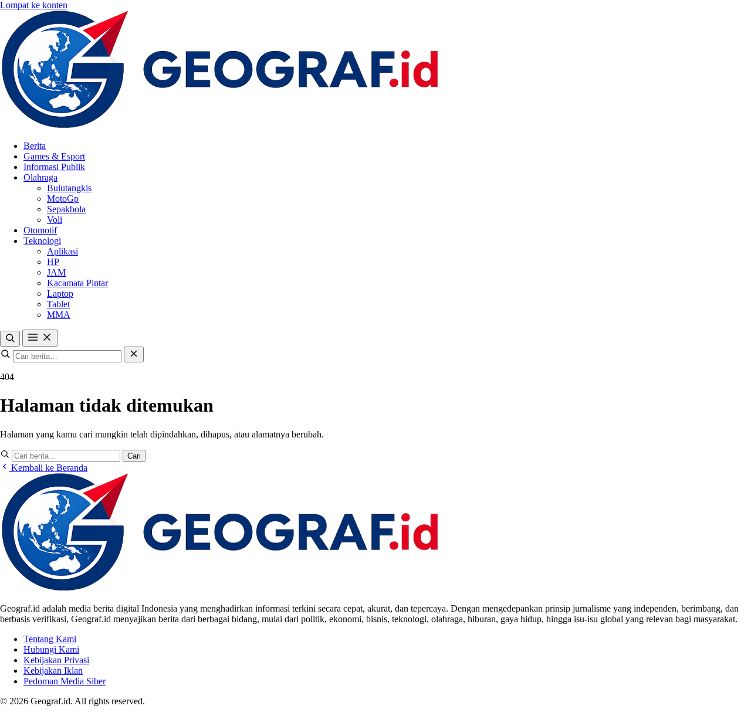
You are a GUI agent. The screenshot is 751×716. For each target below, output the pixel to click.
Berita (34, 146)
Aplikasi (62, 251)
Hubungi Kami (51, 649)
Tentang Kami (49, 639)
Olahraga (40, 177)
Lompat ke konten (33, 5)
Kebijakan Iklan (53, 671)
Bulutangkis (69, 188)
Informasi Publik (54, 167)
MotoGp (63, 198)
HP (53, 262)
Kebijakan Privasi (56, 660)
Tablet (58, 304)
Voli (54, 220)
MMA (58, 315)
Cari (134, 456)
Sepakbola (66, 209)
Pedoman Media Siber (64, 681)
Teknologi (42, 241)
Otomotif (40, 230)
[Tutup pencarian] (134, 354)
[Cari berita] (10, 339)
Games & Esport (54, 156)
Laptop (60, 293)
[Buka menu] (39, 338)
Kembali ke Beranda (48, 468)
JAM (56, 272)
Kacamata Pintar (77, 283)
